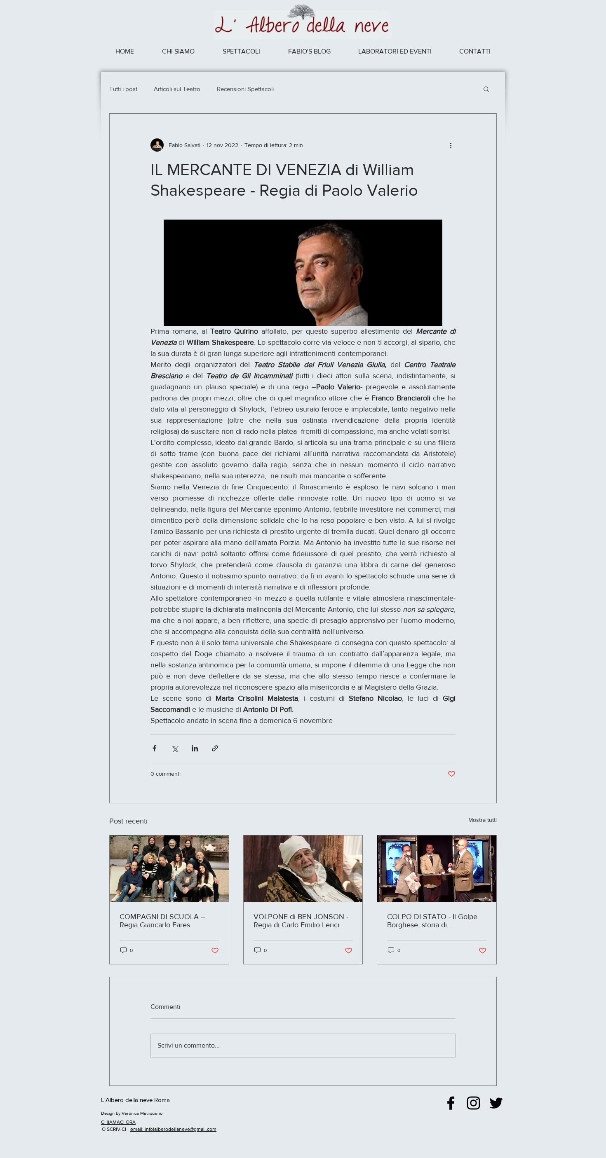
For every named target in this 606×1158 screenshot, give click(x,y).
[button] (486, 88)
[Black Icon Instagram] (473, 1103)
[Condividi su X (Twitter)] (175, 748)
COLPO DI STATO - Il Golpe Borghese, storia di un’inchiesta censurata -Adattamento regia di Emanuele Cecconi (432, 920)
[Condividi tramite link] (215, 748)
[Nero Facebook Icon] (451, 1103)
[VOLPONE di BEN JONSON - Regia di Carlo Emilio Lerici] (303, 868)
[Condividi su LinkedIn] (195, 748)
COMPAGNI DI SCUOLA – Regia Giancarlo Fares (162, 920)
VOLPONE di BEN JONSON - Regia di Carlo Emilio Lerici (301, 920)
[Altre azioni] (451, 145)
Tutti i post (123, 88)
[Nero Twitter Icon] (496, 1103)
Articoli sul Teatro (177, 88)
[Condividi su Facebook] (154, 748)
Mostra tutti (482, 819)
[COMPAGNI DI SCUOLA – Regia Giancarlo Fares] (169, 868)
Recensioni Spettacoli (245, 88)
